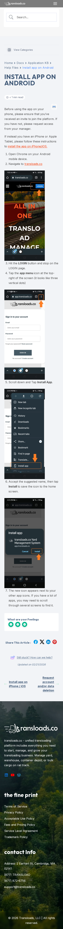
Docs (20, 63)
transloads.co (33, 164)
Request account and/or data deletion (46, 684)
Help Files (11, 67)
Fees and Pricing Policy (19, 824)
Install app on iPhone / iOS (18, 684)
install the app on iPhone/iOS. (27, 146)
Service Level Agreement (21, 831)
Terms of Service (15, 806)
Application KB (38, 63)
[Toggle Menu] (55, 3)
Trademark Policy (16, 837)
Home (8, 63)
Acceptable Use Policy (19, 818)
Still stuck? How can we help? (34, 657)
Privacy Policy (13, 812)
